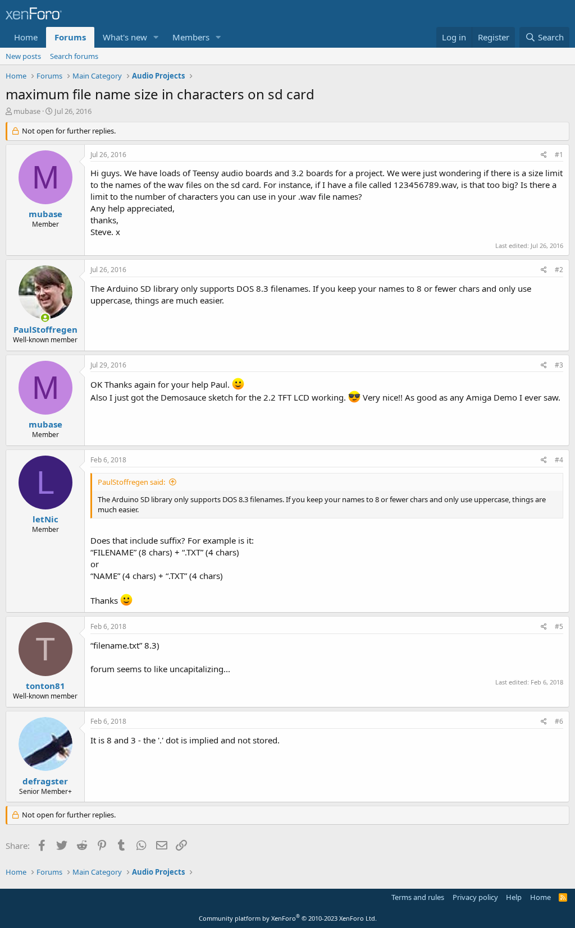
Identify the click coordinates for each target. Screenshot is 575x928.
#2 (559, 269)
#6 (559, 721)
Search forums (74, 56)
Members (190, 37)
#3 (559, 365)
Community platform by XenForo (288, 918)
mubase (26, 111)
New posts (23, 56)
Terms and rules (417, 897)
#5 (559, 626)
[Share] (544, 155)
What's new (125, 37)
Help (514, 897)
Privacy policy (475, 897)
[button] (156, 37)
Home (26, 37)
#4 (559, 460)
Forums (70, 37)
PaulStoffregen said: (131, 482)
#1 (559, 154)
